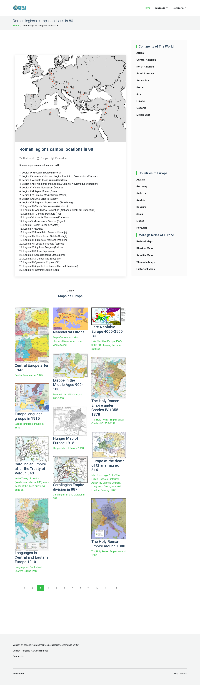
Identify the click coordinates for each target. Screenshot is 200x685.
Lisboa (140, 220)
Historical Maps (145, 269)
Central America (146, 59)
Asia (139, 94)
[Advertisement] (71, 41)
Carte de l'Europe (39, 650)
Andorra (141, 193)
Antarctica (142, 80)
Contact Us (18, 656)
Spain (139, 214)
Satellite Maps (144, 255)
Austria (140, 200)
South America (145, 73)
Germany (141, 186)
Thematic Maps (145, 262)
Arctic (140, 87)
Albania (140, 179)
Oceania (141, 107)
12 (115, 587)
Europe (140, 101)
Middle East (143, 114)
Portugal (141, 227)
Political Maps (144, 241)
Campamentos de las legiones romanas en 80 (55, 645)
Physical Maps (144, 248)
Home (147, 7)
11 (106, 587)
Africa (140, 52)
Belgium (141, 207)
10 (96, 587)
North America (145, 66)
